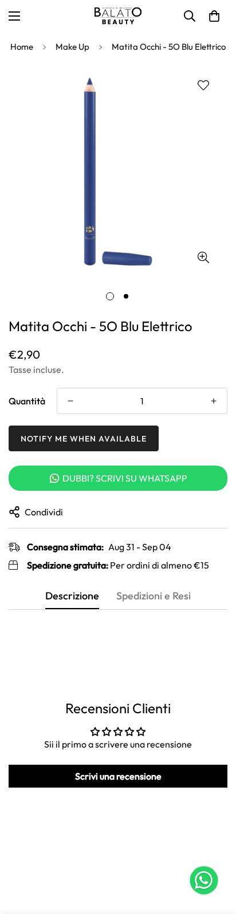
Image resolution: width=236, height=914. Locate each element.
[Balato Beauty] (118, 16)
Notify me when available (84, 439)
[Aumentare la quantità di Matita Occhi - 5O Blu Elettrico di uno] (213, 401)
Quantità (27, 401)
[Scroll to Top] (215, 853)
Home (21, 46)
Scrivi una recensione (118, 776)
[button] (214, 16)
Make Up (72, 46)
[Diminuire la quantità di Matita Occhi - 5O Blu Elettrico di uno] (70, 401)
